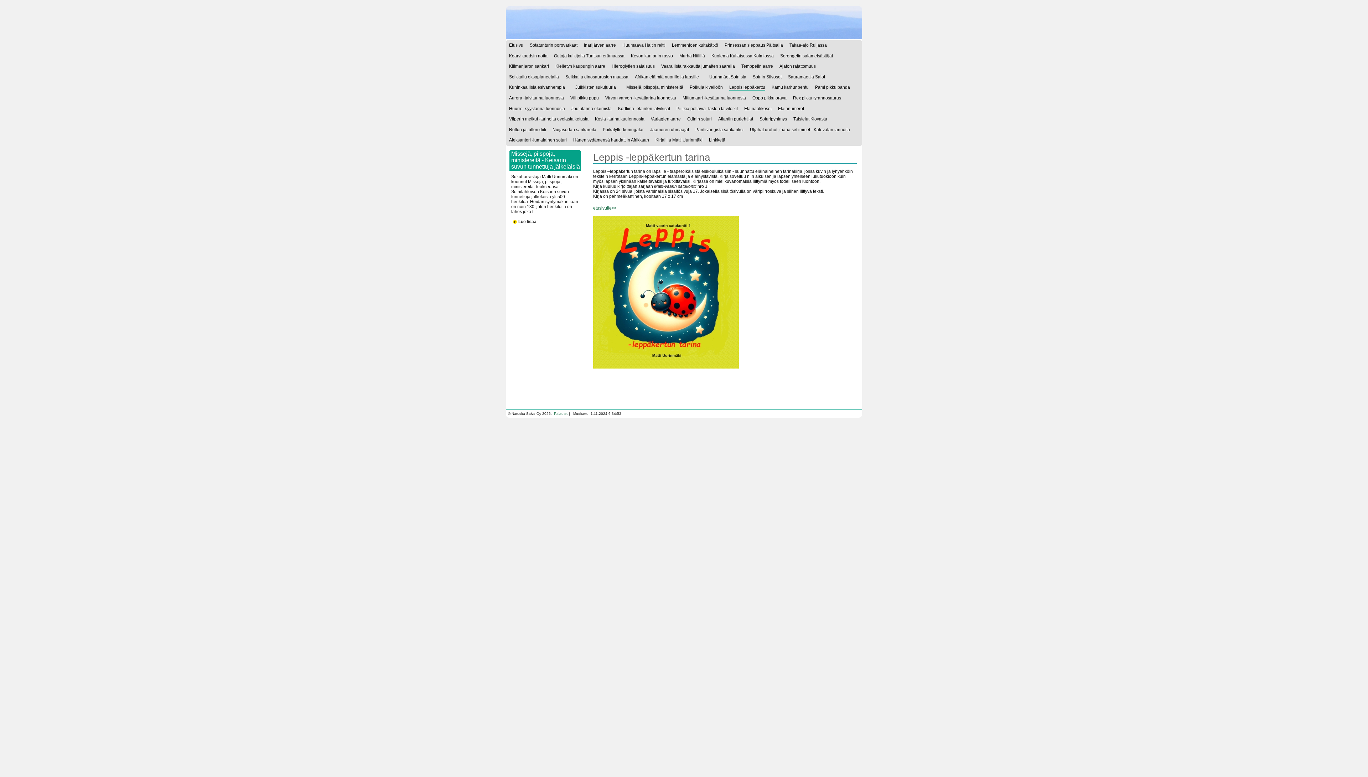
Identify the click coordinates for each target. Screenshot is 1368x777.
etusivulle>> (605, 208)
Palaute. (561, 414)
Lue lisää (527, 221)
